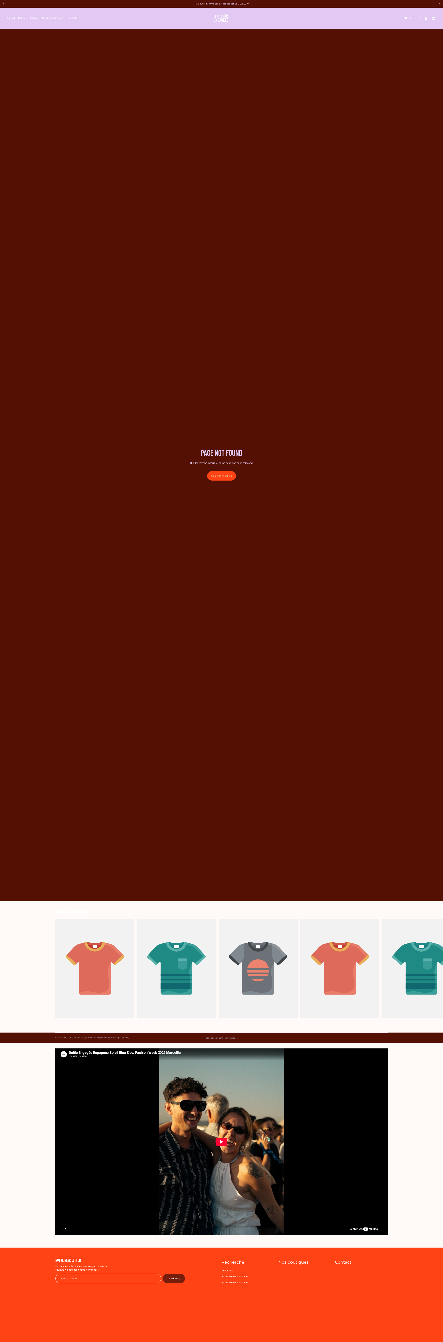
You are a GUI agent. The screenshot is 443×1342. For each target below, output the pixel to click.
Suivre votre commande (235, 1276)
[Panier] (433, 18)
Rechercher (228, 1270)
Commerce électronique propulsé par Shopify (107, 1038)
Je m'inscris (173, 1278)
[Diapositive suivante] (439, 4)
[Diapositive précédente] (4, 4)
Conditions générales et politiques (221, 1038)
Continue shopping (221, 475)
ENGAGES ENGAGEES (74, 1038)
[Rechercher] (419, 18)
